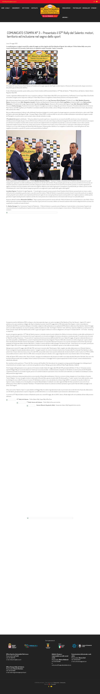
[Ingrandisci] (12, 401)
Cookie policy (62, 682)
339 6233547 (77, 659)
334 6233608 (11, 670)
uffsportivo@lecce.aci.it (10, 1)
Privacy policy (56, 682)
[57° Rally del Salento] (50, 10)
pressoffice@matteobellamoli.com (62, 665)
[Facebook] (94, 1)
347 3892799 (11, 658)
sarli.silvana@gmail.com (81, 661)
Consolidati (53, 684)
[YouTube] (97, 1)
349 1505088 (57, 661)
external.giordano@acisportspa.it (18, 672)
